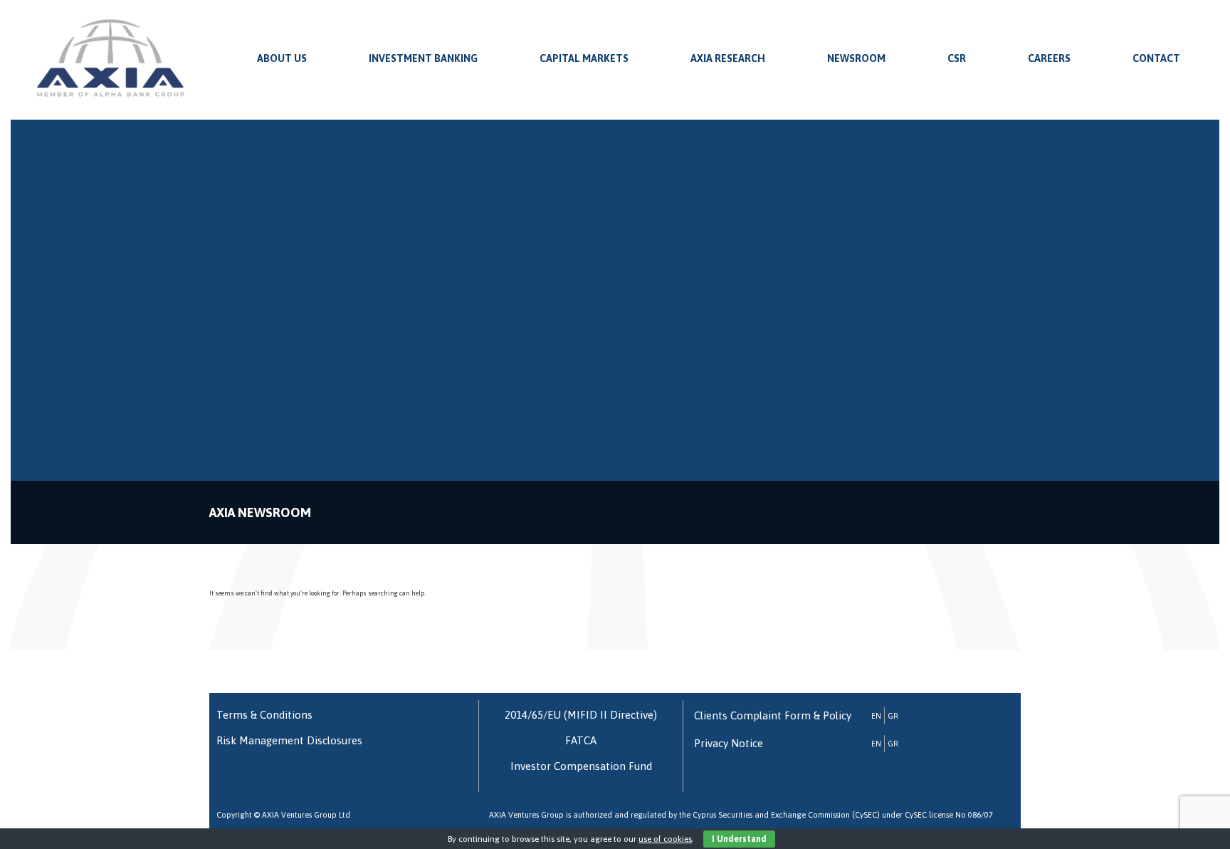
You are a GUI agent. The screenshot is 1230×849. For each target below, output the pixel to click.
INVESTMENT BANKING (423, 58)
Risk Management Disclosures (289, 740)
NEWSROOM (856, 58)
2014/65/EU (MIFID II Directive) (581, 715)
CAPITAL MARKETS (584, 58)
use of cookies (665, 839)
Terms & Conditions (264, 715)
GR (893, 716)
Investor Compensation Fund (581, 766)
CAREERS (1049, 58)
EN (876, 716)
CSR (956, 58)
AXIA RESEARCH (727, 58)
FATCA (580, 740)
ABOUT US (282, 58)
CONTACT (1156, 58)
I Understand (739, 839)
